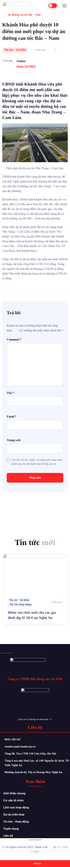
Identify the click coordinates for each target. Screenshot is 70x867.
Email (11, 416)
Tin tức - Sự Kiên (15, 49)
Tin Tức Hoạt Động (20, 604)
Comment (14, 339)
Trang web (14, 440)
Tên (10, 392)
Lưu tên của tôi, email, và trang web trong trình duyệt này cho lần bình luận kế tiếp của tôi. (36, 461)
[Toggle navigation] (64, 5)
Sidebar (37, 863)
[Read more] (35, 573)
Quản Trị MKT (26, 66)
